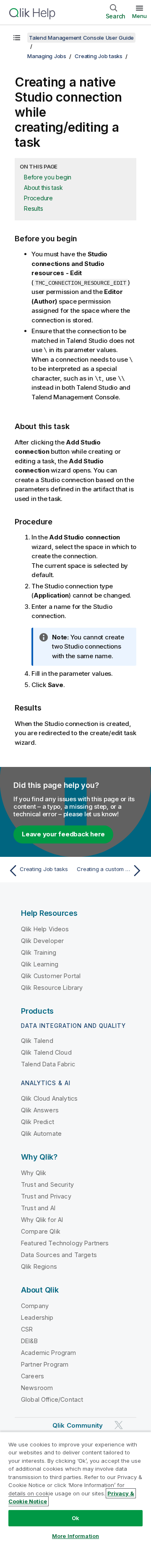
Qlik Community (77, 1425)
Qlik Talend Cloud (46, 1052)
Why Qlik (33, 1172)
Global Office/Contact (52, 1399)
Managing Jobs (46, 56)
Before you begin (47, 177)
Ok (75, 1518)
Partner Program (44, 1364)
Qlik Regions (39, 1266)
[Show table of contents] (16, 38)
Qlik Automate (41, 1133)
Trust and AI (38, 1207)
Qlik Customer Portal (51, 975)
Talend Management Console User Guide (81, 37)
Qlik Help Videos (45, 929)
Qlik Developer (42, 940)
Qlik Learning (39, 964)
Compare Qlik (40, 1231)
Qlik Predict (37, 1121)
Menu (139, 16)
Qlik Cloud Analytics (49, 1098)
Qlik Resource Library (52, 987)
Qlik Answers (40, 1110)
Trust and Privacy (46, 1196)
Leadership (37, 1317)
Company (35, 1305)
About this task (43, 187)
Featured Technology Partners (65, 1243)
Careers (32, 1376)
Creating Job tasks (98, 56)
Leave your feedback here (63, 834)
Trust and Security (47, 1184)
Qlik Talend (37, 1040)
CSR (27, 1329)
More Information (75, 1536)
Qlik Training (38, 952)
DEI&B (29, 1340)
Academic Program (48, 1352)
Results (33, 208)
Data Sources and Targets (59, 1254)
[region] (75, 1488)
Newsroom (37, 1387)
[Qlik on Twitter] (118, 1424)
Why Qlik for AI (42, 1219)
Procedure (38, 198)
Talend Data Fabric (48, 1064)
